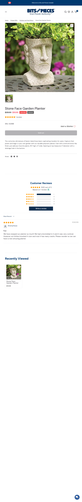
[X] (14, 156)
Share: (7, 156)
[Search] (65, 12)
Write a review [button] (41, 208)
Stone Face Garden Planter (12, 282)
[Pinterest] (17, 156)
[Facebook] (11, 156)
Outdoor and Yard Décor (26, 20)
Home (6, 20)
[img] (9, 222)
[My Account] (72, 12)
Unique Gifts (13, 20)
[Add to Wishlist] (18, 267)
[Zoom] (71, 25)
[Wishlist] (69, 12)
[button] (10, 117)
